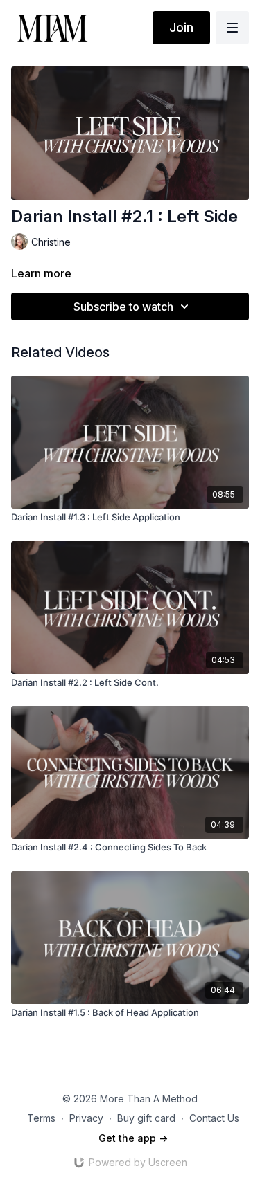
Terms (41, 1118)
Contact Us (214, 1118)
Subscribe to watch (123, 306)
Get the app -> (133, 1138)
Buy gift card (146, 1118)
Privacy (86, 1118)
